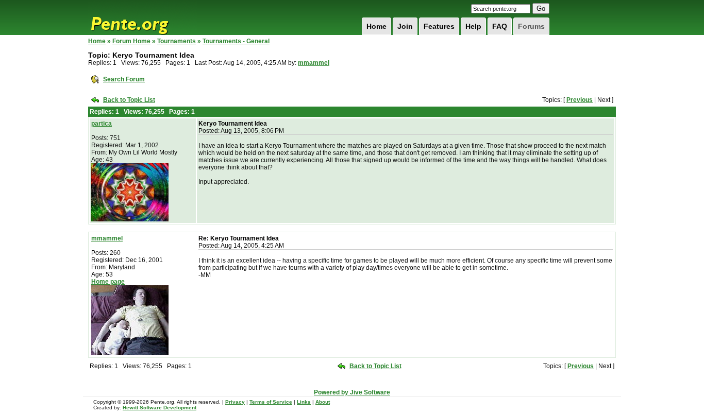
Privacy (235, 402)
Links (304, 402)
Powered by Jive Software (352, 392)
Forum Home (131, 41)
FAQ (499, 26)
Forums (531, 26)
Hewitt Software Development (159, 407)
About (322, 402)
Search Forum (124, 79)
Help (473, 26)
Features (439, 26)
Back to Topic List (129, 99)
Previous (579, 99)
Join (405, 26)
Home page (108, 281)
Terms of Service (270, 402)
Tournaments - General (236, 41)
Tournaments (176, 41)
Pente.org (142, 17)
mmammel (313, 62)
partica (101, 123)
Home (376, 26)
